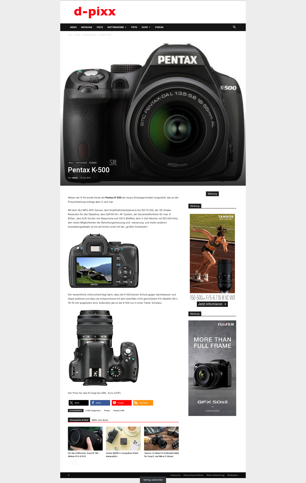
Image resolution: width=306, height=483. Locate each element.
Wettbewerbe (115, 27)
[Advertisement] (180, 12)
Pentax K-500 (118, 410)
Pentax (107, 410)
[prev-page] (70, 463)
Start (70, 34)
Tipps (134, 27)
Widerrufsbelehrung (215, 475)
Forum (159, 27)
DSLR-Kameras (89, 34)
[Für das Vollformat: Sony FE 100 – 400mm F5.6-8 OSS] (85, 439)
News (73, 27)
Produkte (92, 162)
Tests (100, 27)
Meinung (86, 27)
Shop (145, 27)
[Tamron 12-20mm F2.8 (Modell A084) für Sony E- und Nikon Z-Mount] (161, 439)
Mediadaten (232, 475)
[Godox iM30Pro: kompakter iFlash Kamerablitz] (123, 439)
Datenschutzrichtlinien (194, 475)
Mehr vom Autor (100, 420)
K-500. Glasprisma (93, 410)
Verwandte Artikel (79, 420)
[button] (234, 27)
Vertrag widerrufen (153, 479)
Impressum (176, 475)
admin (75, 177)
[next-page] (75, 463)
